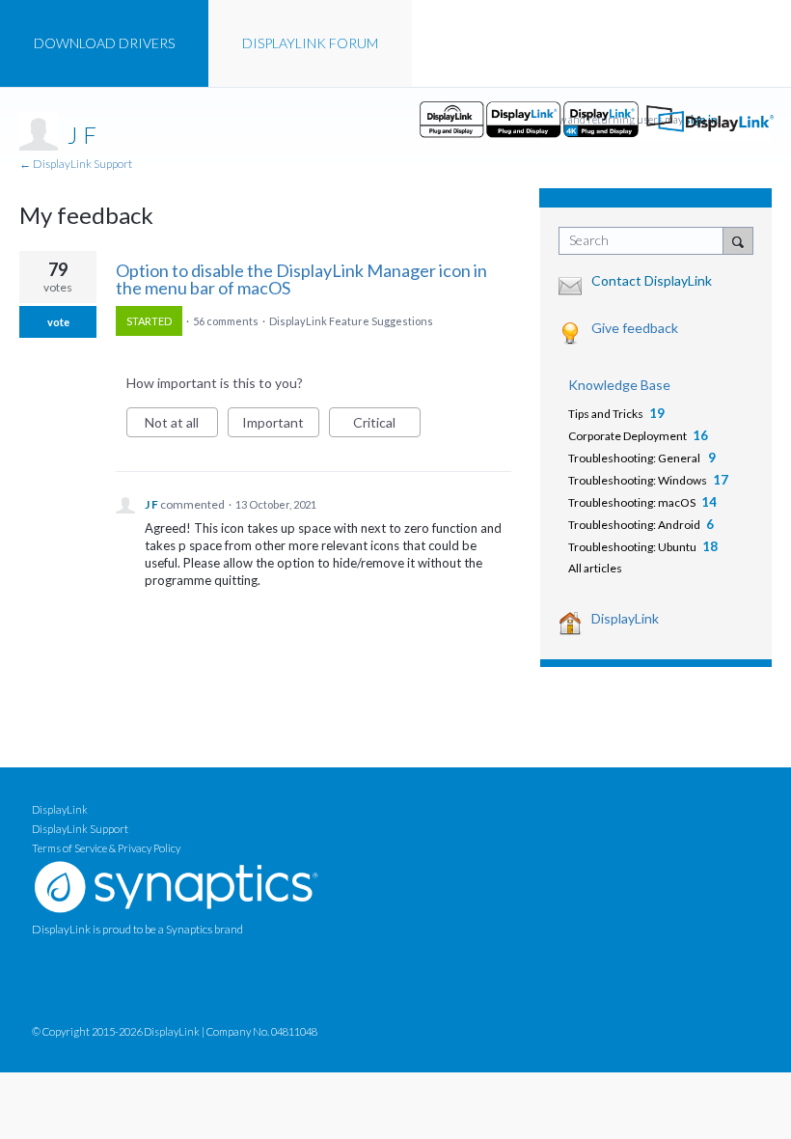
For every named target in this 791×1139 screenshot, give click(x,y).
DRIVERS (104, 43)
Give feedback (634, 327)
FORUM (310, 43)
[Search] (738, 240)
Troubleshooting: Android (634, 524)
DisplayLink (625, 618)
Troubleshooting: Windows (637, 480)
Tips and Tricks (605, 413)
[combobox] (645, 241)
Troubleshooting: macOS (632, 502)
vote (58, 322)
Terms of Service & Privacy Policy (106, 848)
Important (280, 425)
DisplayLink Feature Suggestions (351, 321)
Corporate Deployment (627, 436)
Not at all (181, 425)
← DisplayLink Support (75, 163)
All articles (595, 568)
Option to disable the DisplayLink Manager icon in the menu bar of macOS (301, 279)
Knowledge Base (619, 384)
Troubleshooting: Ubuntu (632, 547)
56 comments (226, 321)
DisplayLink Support (80, 828)
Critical (387, 425)
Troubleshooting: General (635, 458)
